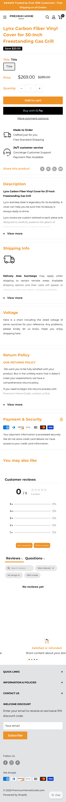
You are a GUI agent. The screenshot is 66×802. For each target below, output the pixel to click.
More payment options (33, 118)
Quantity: (9, 88)
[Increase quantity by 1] (39, 88)
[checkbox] (32, 575)
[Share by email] (60, 168)
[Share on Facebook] (42, 168)
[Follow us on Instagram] (11, 762)
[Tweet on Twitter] (54, 168)
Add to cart (33, 100)
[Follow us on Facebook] (5, 762)
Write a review (42, 545)
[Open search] (47, 17)
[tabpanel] (33, 594)
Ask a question (24, 545)
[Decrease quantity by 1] (21, 88)
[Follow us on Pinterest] (17, 762)
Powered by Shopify (15, 794)
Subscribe (15, 735)
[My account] (53, 17)
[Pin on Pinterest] (48, 168)
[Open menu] (4, 17)
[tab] (35, 558)
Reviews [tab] (14, 558)
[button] (33, 504)
